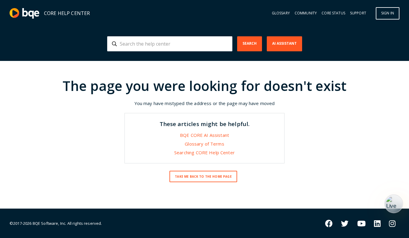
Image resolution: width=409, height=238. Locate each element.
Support (358, 13)
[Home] (24, 13)
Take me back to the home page (203, 176)
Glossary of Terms (204, 144)
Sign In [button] (387, 13)
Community (306, 13)
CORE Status (333, 13)
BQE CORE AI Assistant (204, 135)
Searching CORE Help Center (204, 152)
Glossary (281, 13)
